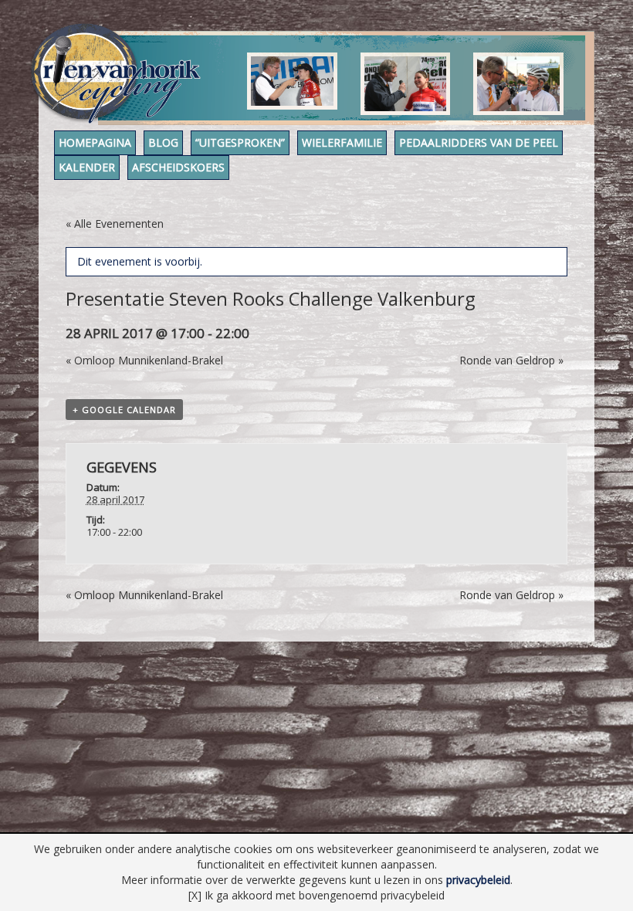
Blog (163, 142)
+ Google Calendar (124, 409)
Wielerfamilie (342, 142)
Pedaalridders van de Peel (478, 142)
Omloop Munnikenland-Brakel (144, 360)
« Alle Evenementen (115, 223)
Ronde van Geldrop (511, 360)
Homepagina (95, 142)
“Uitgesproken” (240, 142)
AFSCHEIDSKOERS (178, 167)
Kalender (87, 167)
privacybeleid (478, 879)
